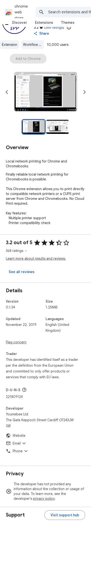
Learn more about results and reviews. (36, 258)
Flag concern (16, 342)
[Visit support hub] (64, 515)
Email (17, 443)
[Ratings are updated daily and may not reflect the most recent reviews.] (69, 27)
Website (19, 435)
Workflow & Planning (33, 44)
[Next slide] (84, 92)
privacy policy (44, 498)
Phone (18, 451)
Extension (9, 44)
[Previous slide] (7, 92)
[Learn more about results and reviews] (24, 390)
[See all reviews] (21, 272)
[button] (46, 92)
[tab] (19, 22)
